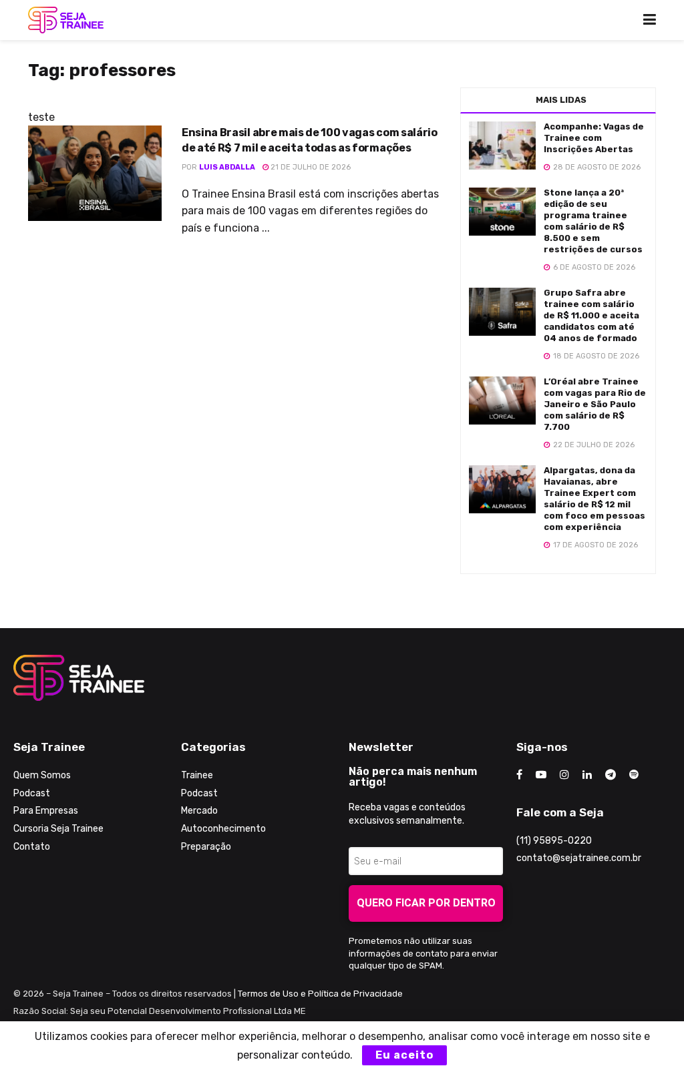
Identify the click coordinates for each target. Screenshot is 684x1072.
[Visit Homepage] (66, 20)
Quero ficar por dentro (426, 902)
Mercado (199, 810)
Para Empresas (45, 810)
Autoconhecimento (223, 828)
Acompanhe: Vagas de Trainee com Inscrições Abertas (594, 137)
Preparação (206, 846)
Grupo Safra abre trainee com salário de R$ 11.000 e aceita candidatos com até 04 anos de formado (591, 315)
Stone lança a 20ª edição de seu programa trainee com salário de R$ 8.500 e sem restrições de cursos (593, 221)
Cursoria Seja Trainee (58, 828)
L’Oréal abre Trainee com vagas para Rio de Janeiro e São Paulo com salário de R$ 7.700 (595, 404)
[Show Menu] (649, 20)
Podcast (31, 793)
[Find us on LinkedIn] (587, 775)
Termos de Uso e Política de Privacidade (320, 994)
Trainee (197, 775)
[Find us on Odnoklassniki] (634, 775)
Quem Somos (42, 775)
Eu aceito (404, 1055)
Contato (31, 846)
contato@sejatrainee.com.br (578, 858)
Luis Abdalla (227, 167)
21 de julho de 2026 (310, 167)
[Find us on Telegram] (610, 775)
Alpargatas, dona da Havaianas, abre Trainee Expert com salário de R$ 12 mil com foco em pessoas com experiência (594, 498)
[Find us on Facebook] (519, 775)
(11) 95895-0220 (554, 840)
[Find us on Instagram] (564, 775)
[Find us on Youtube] (541, 775)
